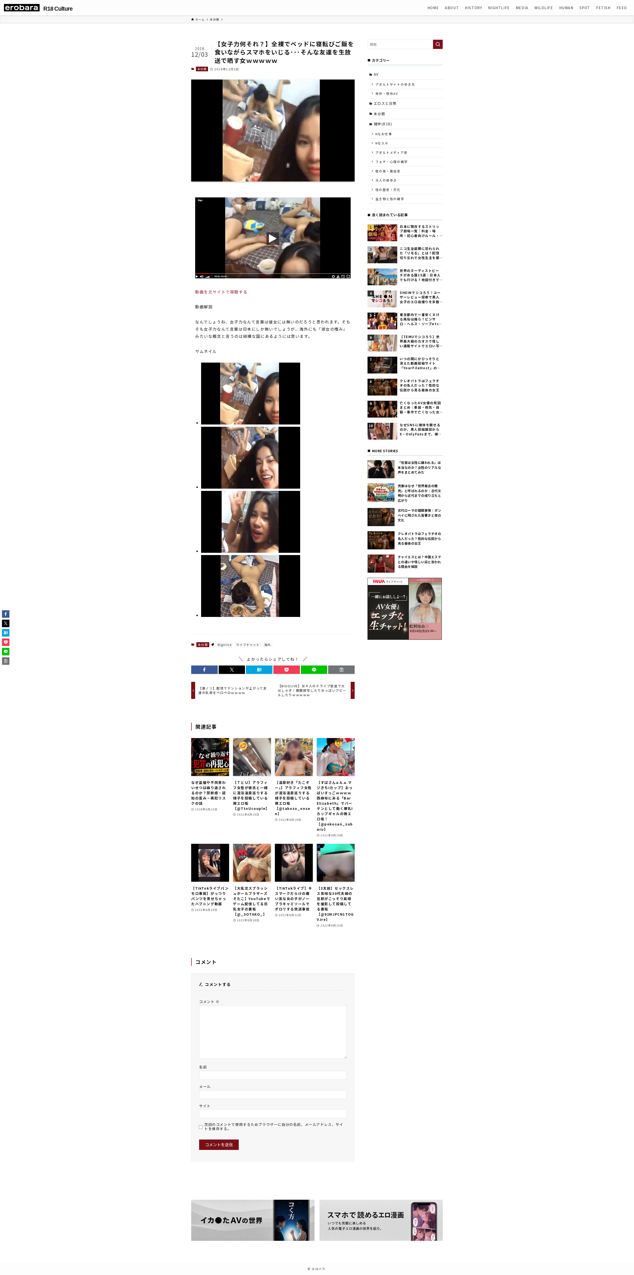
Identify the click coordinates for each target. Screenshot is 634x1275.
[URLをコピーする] (341, 669)
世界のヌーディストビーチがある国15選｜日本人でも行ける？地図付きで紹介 (420, 275)
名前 (203, 1066)
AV (376, 74)
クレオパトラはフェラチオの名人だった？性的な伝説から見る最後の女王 (420, 385)
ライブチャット (248, 644)
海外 (267, 644)
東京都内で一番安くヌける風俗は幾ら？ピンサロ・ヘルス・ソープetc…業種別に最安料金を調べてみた (421, 319)
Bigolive (225, 644)
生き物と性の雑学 (389, 198)
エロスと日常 (385, 103)
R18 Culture (57, 9)
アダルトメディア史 (391, 152)
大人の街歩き (386, 180)
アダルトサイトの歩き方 (395, 84)
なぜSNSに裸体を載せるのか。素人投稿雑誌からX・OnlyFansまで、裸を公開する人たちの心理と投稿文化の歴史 (421, 429)
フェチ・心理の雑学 (391, 161)
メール (205, 1086)
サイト (205, 1105)
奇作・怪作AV (386, 93)
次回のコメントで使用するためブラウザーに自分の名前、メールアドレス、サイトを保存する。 (273, 1126)
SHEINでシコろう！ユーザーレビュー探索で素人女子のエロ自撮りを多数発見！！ (420, 297)
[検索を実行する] (438, 44)
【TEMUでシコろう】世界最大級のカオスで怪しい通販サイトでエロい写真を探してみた (420, 341)
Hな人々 (382, 143)
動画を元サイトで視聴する (221, 292)
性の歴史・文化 (388, 189)
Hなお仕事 (383, 134)
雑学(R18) (383, 123)
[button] (204, 669)
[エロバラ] (22, 7)
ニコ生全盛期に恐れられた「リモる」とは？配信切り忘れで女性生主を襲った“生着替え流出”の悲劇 (420, 253)
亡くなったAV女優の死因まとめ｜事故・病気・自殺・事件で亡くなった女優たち (420, 407)
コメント (209, 1001)
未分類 (202, 69)
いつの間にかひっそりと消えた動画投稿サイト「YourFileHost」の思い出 (420, 363)
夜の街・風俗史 (388, 171)
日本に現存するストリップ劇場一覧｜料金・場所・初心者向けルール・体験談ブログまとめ (420, 231)
